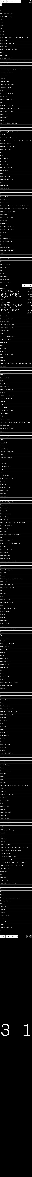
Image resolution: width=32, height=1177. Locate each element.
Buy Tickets (26, 285)
